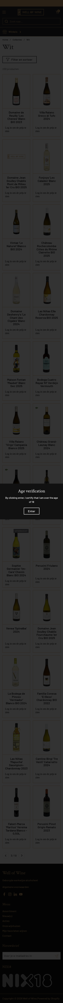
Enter (31, 511)
